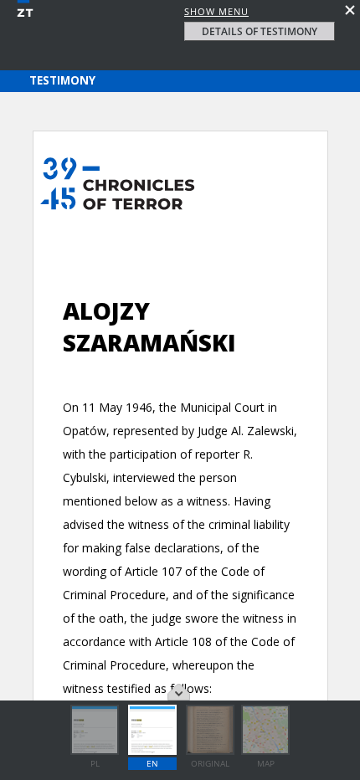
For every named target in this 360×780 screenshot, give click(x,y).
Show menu (216, 11)
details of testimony (259, 31)
